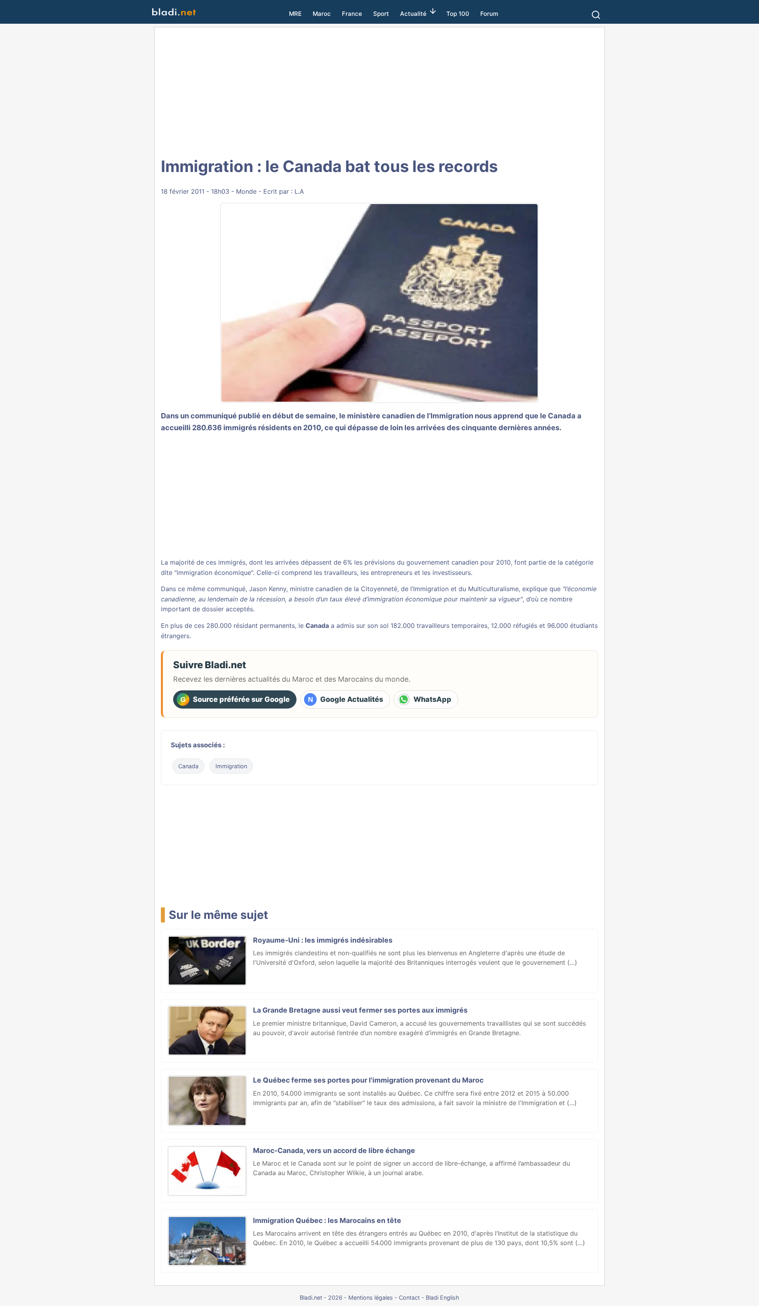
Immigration (231, 766)
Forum (489, 13)
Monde (246, 191)
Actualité (413, 13)
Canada (188, 766)
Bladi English (442, 1297)
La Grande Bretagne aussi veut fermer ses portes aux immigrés (360, 1010)
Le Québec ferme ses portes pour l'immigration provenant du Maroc (368, 1080)
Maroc (322, 13)
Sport (381, 13)
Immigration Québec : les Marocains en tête (327, 1220)
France (352, 13)
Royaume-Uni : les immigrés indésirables (323, 940)
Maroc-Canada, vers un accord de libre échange (334, 1150)
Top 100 (457, 13)
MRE (295, 13)
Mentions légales (370, 1297)
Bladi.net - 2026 (321, 1297)
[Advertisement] (379, 91)
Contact (409, 1297)
